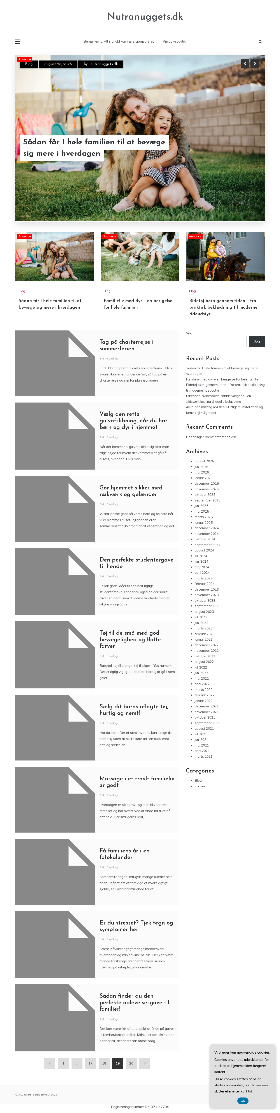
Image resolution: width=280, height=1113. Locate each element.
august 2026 (204, 461)
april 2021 (202, 751)
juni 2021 (201, 740)
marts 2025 (204, 517)
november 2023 (207, 595)
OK (243, 1101)
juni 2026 (201, 467)
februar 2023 (205, 634)
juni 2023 (201, 623)
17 (91, 1063)
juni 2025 (201, 506)
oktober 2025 (205, 495)
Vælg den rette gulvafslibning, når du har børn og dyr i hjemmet (133, 420)
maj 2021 (202, 745)
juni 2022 (201, 673)
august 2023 (204, 612)
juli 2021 (201, 734)
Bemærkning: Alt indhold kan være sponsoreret (119, 41)
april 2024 (202, 573)
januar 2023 (204, 640)
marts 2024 (204, 578)
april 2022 (202, 684)
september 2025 (207, 500)
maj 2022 (202, 678)
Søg (189, 333)
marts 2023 (204, 628)
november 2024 (207, 534)
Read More (247, 150)
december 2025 (207, 484)
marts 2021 (204, 756)
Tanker (200, 786)
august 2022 (204, 662)
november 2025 (207, 489)
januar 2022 (204, 701)
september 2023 (207, 606)
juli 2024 (201, 556)
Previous (245, 63)
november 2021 (207, 712)
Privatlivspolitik (174, 41)
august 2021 (204, 729)
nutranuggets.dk (103, 65)
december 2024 (207, 528)
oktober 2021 (205, 718)
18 (104, 1063)
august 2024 (204, 550)
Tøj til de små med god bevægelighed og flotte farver (130, 639)
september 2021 (207, 723)
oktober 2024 (205, 539)
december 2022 (207, 645)
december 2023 (207, 589)
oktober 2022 (205, 656)
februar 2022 (205, 695)
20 (131, 1063)
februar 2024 (205, 584)
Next (254, 63)
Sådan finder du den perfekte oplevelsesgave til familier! (134, 1002)
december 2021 (207, 706)
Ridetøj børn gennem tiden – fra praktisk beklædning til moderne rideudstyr (223, 307)
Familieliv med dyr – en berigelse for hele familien (90, 150)
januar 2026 (204, 478)
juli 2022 (201, 667)
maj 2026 (202, 472)
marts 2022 (204, 690)
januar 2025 (204, 522)
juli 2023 (201, 617)
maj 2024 (202, 567)
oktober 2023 (205, 600)
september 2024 (207, 545)
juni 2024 (201, 562)
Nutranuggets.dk (145, 17)
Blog (29, 65)
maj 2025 (202, 511)
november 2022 (207, 651)
